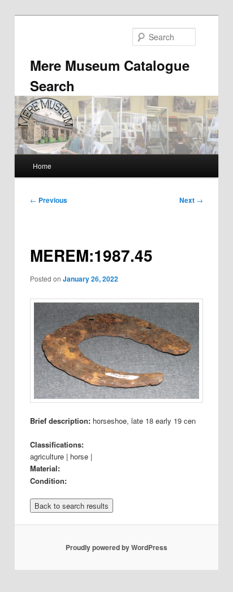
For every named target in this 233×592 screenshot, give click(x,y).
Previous (48, 200)
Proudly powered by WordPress (116, 547)
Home (42, 166)
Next (191, 200)
